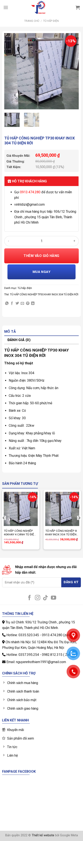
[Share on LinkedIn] (32, 303)
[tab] (41, 332)
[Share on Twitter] (17, 303)
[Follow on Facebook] (29, 598)
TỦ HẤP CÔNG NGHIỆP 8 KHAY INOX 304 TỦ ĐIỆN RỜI (61, 532)
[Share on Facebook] (12, 303)
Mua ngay (42, 272)
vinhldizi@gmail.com (29, 204)
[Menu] (5, 7)
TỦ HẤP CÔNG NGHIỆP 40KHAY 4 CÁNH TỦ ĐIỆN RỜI (20, 532)
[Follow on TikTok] (45, 598)
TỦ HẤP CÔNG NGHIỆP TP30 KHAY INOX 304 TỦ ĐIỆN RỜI (44, 294)
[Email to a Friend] (22, 303)
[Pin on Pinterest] (27, 303)
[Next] (72, 71)
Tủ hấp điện (51, 20)
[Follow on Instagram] (37, 598)
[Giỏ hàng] (78, 7)
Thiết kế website (43, 835)
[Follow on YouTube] (53, 598)
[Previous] (11, 71)
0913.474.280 (30, 192)
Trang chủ (31, 20)
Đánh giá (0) (18, 340)
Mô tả (10, 331)
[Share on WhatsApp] (7, 303)
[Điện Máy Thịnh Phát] (38, 7)
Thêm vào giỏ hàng (41, 256)
